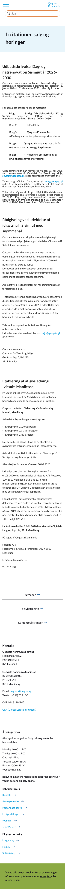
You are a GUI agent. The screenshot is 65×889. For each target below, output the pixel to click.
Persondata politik (12, 807)
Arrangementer (10, 801)
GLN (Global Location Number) (19, 709)
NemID (6, 846)
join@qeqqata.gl (54, 181)
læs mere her (12, 879)
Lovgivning (8, 840)
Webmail (7, 820)
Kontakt (6, 794)
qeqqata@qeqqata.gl (21, 691)
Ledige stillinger (10, 813)
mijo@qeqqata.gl (51, 333)
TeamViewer (9, 826)
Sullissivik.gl (8, 852)
